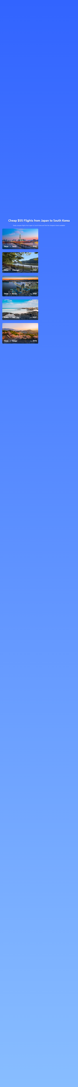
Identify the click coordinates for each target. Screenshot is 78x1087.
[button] (62, 3)
